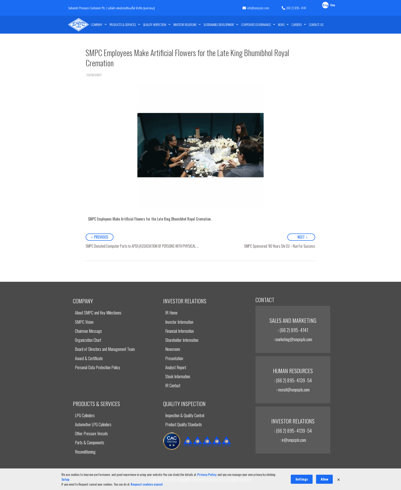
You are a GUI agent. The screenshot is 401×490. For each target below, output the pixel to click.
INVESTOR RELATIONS (184, 24)
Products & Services (123, 24)
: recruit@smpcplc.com (293, 389)
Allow (324, 479)
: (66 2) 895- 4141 (293, 330)
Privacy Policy (207, 474)
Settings (301, 479)
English (325, 5)
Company (96, 24)
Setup (65, 479)
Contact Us (316, 24)
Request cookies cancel (147, 484)
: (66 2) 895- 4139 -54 (293, 380)
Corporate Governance (256, 24)
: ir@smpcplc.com (293, 439)
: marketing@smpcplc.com (293, 339)
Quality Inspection (154, 24)
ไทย (332, 5)
